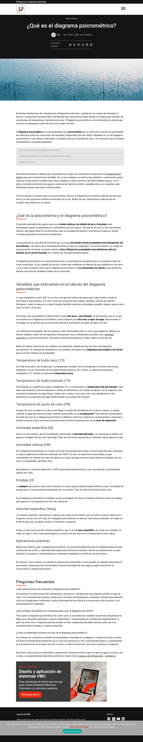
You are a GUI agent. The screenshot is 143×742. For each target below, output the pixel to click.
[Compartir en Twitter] (70, 44)
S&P (58, 35)
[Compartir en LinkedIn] (87, 44)
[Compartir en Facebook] (79, 44)
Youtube (118, 718)
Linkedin (123, 718)
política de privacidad (79, 727)
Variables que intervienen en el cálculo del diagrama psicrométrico (45, 156)
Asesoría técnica (71, 18)
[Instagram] (83, 44)
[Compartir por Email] (74, 44)
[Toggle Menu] (123, 8)
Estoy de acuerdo (72, 731)
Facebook (109, 718)
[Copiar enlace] (91, 44)
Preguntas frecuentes (27, 162)
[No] (139, 728)
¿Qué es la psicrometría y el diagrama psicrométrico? (40, 150)
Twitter (113, 718)
